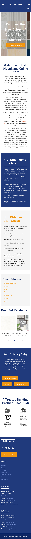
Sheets (6, 289)
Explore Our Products (15, 45)
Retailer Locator (6, 474)
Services (3, 468)
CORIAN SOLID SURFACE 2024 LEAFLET (23, 334)
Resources (4, 472)
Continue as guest (10, 378)
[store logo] (15, 4)
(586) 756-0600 (10, 498)
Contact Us (4, 479)
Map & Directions (6, 496)
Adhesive (6, 286)
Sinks (5, 292)
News (2, 477)
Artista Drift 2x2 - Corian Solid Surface (8, 334)
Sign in (7, 384)
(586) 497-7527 (10, 522)
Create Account (21, 384)
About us (3, 465)
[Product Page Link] (8, 331)
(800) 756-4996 (11, 524)
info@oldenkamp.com (11, 505)
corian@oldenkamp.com (12, 529)
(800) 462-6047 (11, 500)
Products (3, 470)
